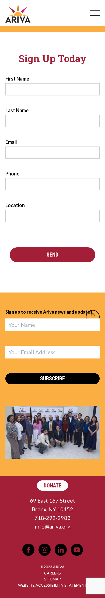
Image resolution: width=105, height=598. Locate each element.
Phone (12, 173)
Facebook (28, 550)
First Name (17, 78)
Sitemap (52, 579)
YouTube (77, 550)
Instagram (44, 550)
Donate (52, 485)
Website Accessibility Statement (52, 585)
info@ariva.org (53, 526)
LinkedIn (61, 550)
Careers (52, 573)
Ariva (17, 13)
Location (15, 205)
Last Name (17, 110)
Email (11, 141)
